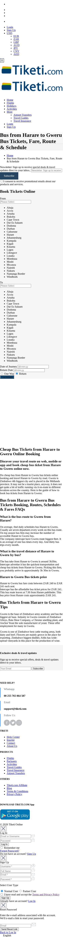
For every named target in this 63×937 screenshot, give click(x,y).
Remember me (11, 847)
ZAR (16, 39)
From (3, 198)
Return (22, 373)
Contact (11, 743)
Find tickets (7, 377)
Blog (9, 788)
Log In (31, 901)
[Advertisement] (31, 412)
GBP (16, 42)
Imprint (10, 740)
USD (9, 33)
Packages (12, 761)
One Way (9, 373)
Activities (12, 108)
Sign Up (11, 30)
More (9, 111)
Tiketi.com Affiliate (17, 785)
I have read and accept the (31, 894)
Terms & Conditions (17, 791)
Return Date (7, 370)
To (1, 282)
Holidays (11, 105)
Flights (10, 102)
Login (10, 27)
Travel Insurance (22, 120)
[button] (31, 935)
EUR (16, 36)
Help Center (13, 737)
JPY (15, 48)
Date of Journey (9, 366)
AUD (16, 45)
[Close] (3, 829)
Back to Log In (8, 932)
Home (10, 99)
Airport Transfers (22, 114)
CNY (16, 51)
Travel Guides (20, 117)
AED (16, 54)
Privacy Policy (14, 794)
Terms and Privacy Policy (45, 894)
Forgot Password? (9, 850)
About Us (12, 746)
